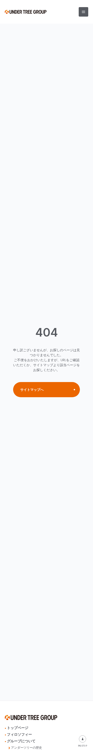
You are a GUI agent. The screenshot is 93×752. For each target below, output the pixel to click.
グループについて (21, 741)
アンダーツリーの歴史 (26, 747)
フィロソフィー (19, 734)
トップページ (17, 728)
